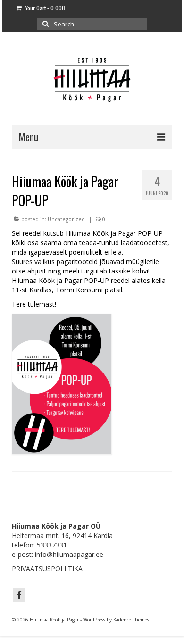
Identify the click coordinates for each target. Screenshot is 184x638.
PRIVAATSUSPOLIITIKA (47, 568)
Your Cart (44, 8)
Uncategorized (66, 219)
